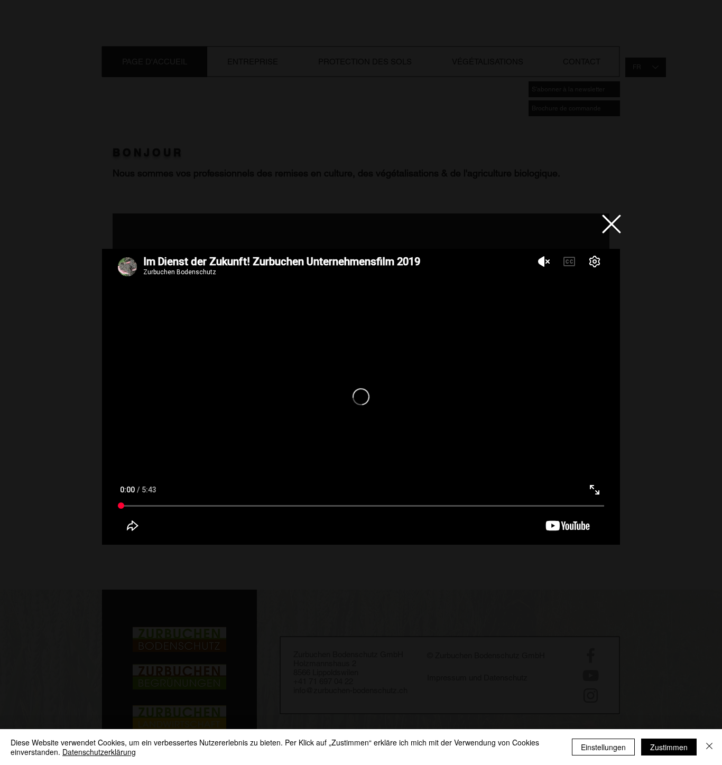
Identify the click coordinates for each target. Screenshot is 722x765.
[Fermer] (709, 747)
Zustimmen (669, 747)
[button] (611, 224)
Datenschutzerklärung (99, 752)
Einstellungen (603, 747)
